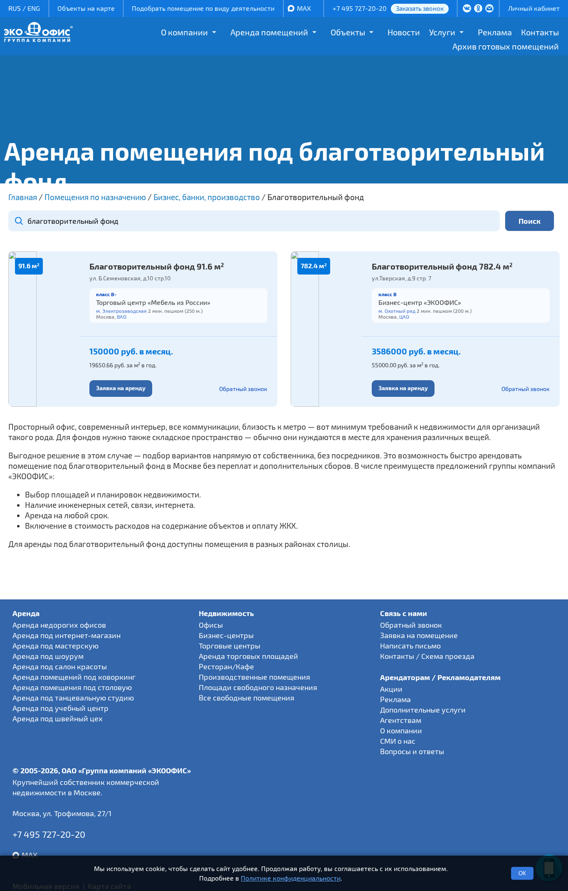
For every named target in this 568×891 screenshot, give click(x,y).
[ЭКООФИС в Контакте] (467, 9)
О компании (184, 32)
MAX (304, 8)
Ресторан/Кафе (226, 666)
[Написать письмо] (489, 9)
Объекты (348, 32)
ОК (522, 873)
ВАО (121, 316)
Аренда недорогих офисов (59, 624)
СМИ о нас (397, 740)
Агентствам (400, 720)
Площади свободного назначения (258, 687)
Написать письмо (410, 645)
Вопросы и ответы (412, 751)
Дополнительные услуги (423, 709)
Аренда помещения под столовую (72, 687)
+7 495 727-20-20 (360, 8)
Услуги (442, 32)
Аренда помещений (269, 32)
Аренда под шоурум (48, 656)
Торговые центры (229, 645)
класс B (387, 294)
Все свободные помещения (246, 697)
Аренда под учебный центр (60, 708)
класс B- (106, 294)
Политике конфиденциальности (291, 878)
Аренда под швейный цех (57, 718)
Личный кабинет (534, 8)
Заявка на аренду (121, 387)
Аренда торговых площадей (248, 656)
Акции (391, 688)
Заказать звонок (420, 8)
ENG (33, 8)
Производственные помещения (254, 676)
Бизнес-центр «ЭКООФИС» (419, 302)
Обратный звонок (243, 388)
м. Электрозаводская (121, 311)
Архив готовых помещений (505, 46)
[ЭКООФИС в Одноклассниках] (478, 9)
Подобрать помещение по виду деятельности (203, 8)
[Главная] (38, 39)
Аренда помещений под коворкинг (74, 676)
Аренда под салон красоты (59, 666)
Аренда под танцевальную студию (73, 697)
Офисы (211, 624)
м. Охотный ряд (396, 311)
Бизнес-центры (226, 635)
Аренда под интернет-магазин (66, 635)
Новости (404, 32)
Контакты (540, 32)
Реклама (495, 32)
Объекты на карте (86, 8)
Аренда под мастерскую (55, 645)
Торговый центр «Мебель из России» (153, 302)
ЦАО (404, 316)
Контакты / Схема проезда (427, 656)
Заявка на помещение (419, 635)
